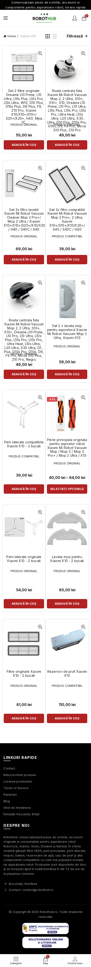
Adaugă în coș (24, 145)
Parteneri (10, 794)
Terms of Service (16, 788)
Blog (7, 801)
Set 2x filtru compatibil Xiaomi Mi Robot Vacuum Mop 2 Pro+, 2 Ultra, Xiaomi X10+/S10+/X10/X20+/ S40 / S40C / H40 (67, 219)
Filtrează (75, 36)
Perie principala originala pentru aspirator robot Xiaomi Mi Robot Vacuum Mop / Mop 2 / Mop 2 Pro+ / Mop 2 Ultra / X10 (67, 447)
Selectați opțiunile (67, 489)
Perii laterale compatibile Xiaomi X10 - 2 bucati (24, 444)
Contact (9, 768)
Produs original (23, 124)
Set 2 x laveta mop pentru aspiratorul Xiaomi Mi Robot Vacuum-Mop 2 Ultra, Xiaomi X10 (67, 331)
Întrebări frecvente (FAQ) (21, 814)
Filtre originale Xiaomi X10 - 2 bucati (24, 673)
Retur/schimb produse (20, 775)
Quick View (40, 53)
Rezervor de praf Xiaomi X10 (67, 673)
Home (11, 36)
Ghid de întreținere (17, 807)
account (74, 18)
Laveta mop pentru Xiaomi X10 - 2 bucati (67, 559)
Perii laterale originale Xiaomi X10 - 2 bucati (23, 559)
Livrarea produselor (18, 781)
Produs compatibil (67, 236)
